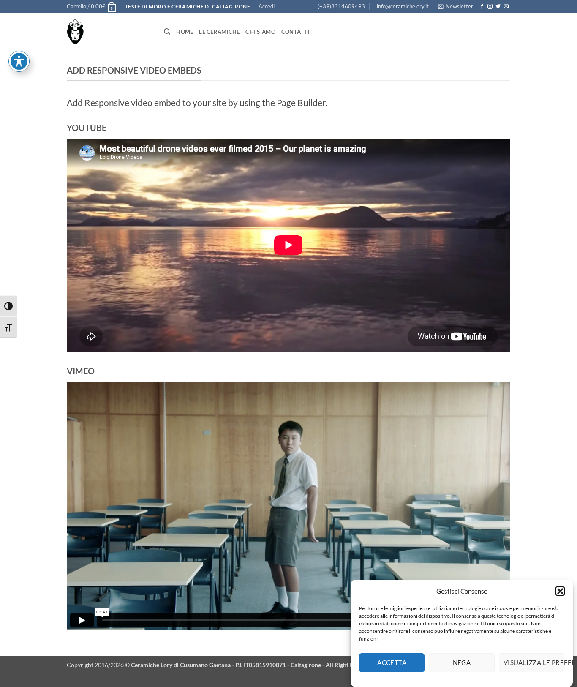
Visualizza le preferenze (534, 663)
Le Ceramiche (219, 31)
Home (184, 31)
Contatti (295, 31)
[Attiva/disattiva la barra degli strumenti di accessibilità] (19, 61)
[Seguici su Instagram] (490, 7)
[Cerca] (167, 32)
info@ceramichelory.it (403, 6)
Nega (462, 663)
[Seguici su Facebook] (481, 7)
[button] (560, 591)
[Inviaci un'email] (506, 7)
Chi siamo (260, 31)
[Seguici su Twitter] (498, 7)
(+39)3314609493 (341, 6)
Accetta (391, 663)
